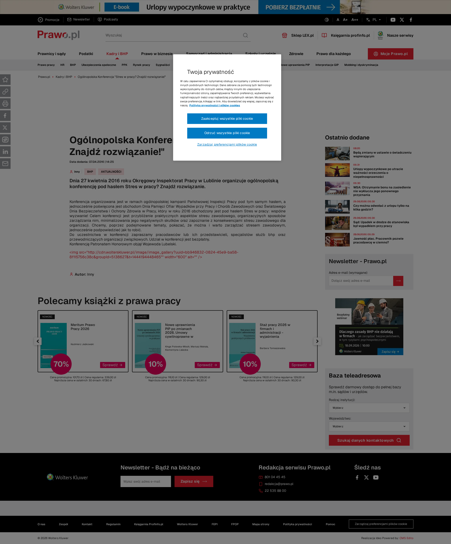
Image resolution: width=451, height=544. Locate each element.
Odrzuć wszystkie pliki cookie (227, 133)
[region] (227, 107)
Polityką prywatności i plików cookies (214, 105)
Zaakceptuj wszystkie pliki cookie (227, 118)
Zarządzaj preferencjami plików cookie (227, 144)
